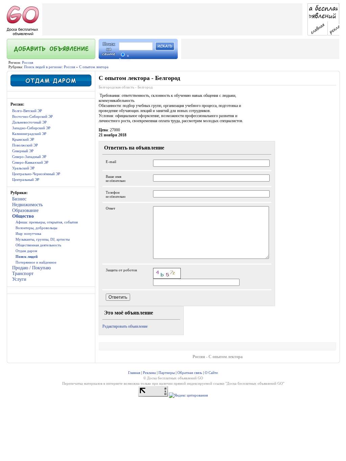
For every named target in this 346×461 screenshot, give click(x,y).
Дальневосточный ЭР (29, 122)
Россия (27, 62)
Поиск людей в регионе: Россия (49, 67)
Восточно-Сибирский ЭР (32, 116)
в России (124, 57)
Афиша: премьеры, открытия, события (47, 222)
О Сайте (211, 373)
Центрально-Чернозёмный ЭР (36, 174)
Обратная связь (189, 373)
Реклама (149, 373)
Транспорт (22, 273)
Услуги (19, 279)
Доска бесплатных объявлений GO (255, 383)
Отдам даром (26, 251)
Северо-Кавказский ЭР (30, 162)
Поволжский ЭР (25, 145)
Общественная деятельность (38, 245)
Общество (23, 216)
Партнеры (166, 373)
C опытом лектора (93, 67)
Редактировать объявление (125, 326)
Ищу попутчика (28, 234)
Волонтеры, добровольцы (36, 228)
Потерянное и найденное (36, 262)
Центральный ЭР (25, 180)
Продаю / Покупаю (31, 267)
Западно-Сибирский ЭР (31, 128)
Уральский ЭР (23, 168)
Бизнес (19, 198)
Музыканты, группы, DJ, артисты (43, 239)
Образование (25, 210)
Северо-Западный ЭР (29, 157)
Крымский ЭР (23, 139)
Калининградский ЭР (29, 134)
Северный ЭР (22, 151)
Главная (134, 373)
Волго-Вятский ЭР (27, 111)
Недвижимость (27, 204)
